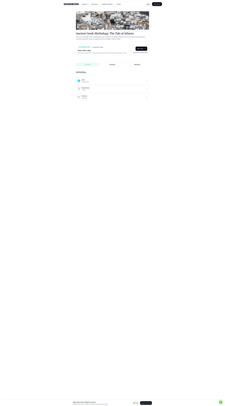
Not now (135, 403)
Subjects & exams (107, 4)
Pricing (119, 4)
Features (84, 4)
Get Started (157, 4)
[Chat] (221, 402)
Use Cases (94, 4)
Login (148, 4)
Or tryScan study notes (140, 52)
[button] (112, 80)
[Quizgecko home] (71, 4)
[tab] (87, 64)
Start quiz (140, 48)
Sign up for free (146, 403)
